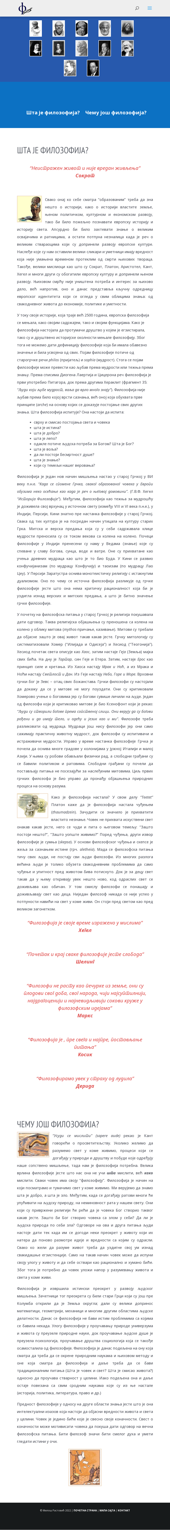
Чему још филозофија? (116, 112)
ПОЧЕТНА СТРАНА (85, 1510)
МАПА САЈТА (107, 1510)
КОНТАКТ (124, 1510)
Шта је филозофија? (53, 112)
